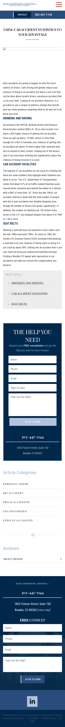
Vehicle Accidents (18, 520)
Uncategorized (15, 511)
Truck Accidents (16, 502)
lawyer (28, 256)
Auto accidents (10, 83)
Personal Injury (16, 483)
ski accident (13, 493)
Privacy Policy (49, 718)
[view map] (43, 610)
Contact (22, 15)
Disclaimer (33, 718)
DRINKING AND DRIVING (27, 282)
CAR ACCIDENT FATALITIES (29, 293)
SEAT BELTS (19, 303)
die (9, 201)
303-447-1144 (43, 14)
